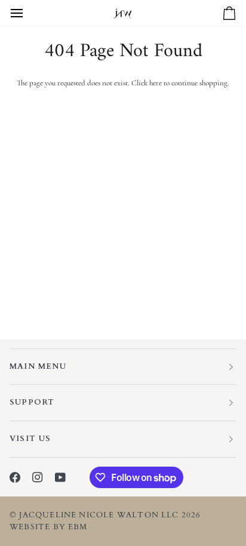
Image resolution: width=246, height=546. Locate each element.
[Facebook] (15, 477)
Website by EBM (49, 527)
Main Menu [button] (38, 366)
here (155, 83)
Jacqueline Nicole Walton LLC (99, 515)
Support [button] (32, 402)
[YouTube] (60, 477)
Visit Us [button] (30, 438)
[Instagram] (37, 477)
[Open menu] (27, 13)
